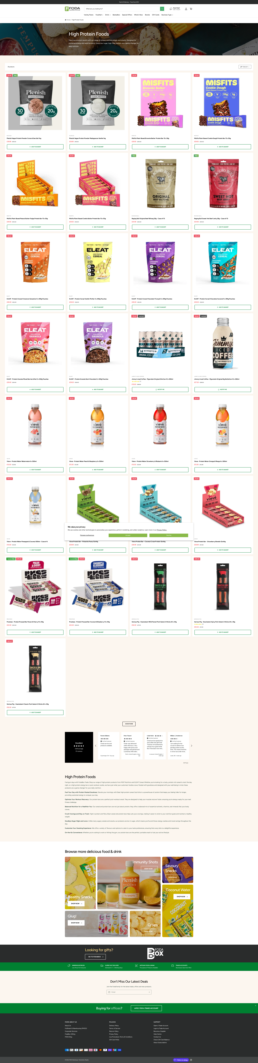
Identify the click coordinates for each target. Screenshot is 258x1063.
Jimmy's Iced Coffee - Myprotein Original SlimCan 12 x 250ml (152, 379)
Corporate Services (71, 1031)
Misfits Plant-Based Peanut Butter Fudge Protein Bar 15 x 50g (27, 218)
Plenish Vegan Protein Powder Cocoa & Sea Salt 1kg (24, 138)
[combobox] (124, 8)
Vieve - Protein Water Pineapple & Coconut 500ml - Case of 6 (27, 541)
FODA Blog (68, 1037)
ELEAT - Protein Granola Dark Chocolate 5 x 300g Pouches (88, 379)
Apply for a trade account (146, 1008)
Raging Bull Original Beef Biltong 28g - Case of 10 (148, 218)
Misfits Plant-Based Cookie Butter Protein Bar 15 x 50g (87, 218)
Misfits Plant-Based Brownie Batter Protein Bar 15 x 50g (150, 138)
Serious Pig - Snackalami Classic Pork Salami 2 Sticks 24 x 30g (28, 704)
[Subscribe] (149, 992)
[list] (129, 966)
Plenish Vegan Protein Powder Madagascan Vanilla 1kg (87, 138)
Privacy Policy (113, 1034)
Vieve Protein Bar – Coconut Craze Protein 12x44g (148, 541)
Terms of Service (114, 1028)
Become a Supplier (160, 1031)
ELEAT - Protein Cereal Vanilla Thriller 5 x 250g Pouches (88, 299)
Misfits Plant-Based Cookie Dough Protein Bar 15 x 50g (212, 138)
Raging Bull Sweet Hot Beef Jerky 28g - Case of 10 (211, 218)
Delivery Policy (114, 1025)
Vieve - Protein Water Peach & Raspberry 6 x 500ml (86, 461)
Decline (168, 535)
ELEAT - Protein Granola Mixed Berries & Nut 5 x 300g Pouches (28, 379)
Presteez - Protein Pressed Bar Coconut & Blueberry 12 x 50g (89, 622)
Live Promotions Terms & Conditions (120, 1037)
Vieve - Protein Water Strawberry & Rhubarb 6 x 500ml (150, 461)
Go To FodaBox (94, 957)
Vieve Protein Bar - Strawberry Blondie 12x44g (210, 541)
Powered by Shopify (84, 1060)
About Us (68, 1025)
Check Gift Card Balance (161, 1040)
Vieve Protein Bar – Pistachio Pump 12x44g (83, 541)
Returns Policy (114, 1031)
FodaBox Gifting (70, 1034)
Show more (129, 724)
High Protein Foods (77, 20)
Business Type (166, 15)
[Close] (255, 1005)
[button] (191, 8)
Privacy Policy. (162, 530)
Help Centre (157, 1034)
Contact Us (157, 1037)
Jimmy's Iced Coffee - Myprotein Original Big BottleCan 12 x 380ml (216, 379)
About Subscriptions (160, 1042)
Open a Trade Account (161, 1025)
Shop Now (75, 903)
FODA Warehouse (73, 1060)
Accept (127, 535)
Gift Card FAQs (114, 1040)
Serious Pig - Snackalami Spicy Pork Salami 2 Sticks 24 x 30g (214, 622)
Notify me (161, 389)
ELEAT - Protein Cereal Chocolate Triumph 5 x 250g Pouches (152, 299)
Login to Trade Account (161, 1028)
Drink (107, 15)
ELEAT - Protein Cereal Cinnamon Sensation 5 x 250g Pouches (27, 299)
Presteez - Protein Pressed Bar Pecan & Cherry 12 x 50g (25, 622)
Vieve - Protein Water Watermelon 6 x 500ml (22, 461)
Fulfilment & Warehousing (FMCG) (76, 1028)
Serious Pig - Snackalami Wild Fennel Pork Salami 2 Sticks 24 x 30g (154, 622)
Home (68, 20)
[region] (143, 745)
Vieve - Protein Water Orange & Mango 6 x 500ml (210, 461)
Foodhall (98, 15)
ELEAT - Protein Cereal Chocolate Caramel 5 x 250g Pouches (214, 299)
